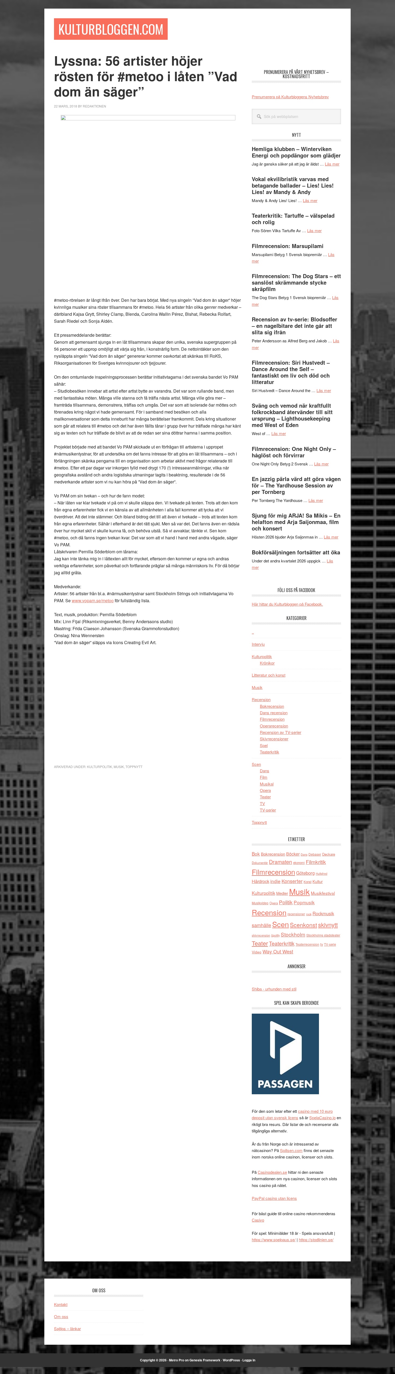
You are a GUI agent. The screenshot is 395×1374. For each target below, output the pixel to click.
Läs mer (332, 164)
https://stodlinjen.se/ (316, 1239)
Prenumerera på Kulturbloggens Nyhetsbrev (290, 96)
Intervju (258, 644)
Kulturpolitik (99, 766)
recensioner (296, 914)
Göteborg (305, 873)
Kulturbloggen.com (110, 28)
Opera (265, 790)
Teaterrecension (307, 944)
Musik (119, 766)
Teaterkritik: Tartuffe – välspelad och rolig (293, 218)
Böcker (293, 854)
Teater (265, 796)
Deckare (328, 854)
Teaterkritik (269, 752)
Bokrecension (272, 706)
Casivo (258, 1220)
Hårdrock (260, 881)
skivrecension (261, 935)
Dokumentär (260, 862)
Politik (286, 902)
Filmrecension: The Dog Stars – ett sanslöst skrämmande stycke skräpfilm (296, 282)
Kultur (318, 881)
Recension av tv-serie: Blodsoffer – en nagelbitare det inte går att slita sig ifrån (294, 325)
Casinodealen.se (272, 1172)
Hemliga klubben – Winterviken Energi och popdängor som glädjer (296, 152)
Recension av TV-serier (280, 732)
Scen (256, 764)
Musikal (267, 784)
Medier (282, 893)
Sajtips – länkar (67, 1328)
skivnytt (328, 924)
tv (321, 944)
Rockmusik (323, 913)
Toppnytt (133, 766)
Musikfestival (323, 893)
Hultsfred (321, 873)
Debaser (314, 854)
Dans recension (274, 712)
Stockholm (293, 934)
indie (275, 881)
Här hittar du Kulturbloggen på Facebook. (287, 604)
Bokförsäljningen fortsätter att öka (296, 552)
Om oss (61, 1316)
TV (262, 803)
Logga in (248, 1360)
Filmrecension (272, 719)
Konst (307, 882)
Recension (261, 699)
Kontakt (60, 1304)
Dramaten (280, 862)
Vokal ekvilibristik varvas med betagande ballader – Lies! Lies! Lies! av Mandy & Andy (293, 185)
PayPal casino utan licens (274, 1198)
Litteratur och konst (268, 675)
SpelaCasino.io (322, 1117)
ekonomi (299, 862)
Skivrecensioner (274, 738)
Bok (256, 853)
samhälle (261, 924)
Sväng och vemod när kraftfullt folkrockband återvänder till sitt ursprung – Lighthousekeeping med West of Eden (292, 415)
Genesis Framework (204, 1360)
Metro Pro (176, 1360)
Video (256, 952)
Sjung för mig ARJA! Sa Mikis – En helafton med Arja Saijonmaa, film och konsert (296, 521)
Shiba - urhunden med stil (274, 989)
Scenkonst (303, 925)
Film (263, 777)
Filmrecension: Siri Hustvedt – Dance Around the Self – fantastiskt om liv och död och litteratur (291, 372)
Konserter (292, 881)
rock (308, 914)
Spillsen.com (291, 1150)
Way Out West (278, 951)
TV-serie (330, 944)
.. (253, 632)
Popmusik (304, 902)
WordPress (231, 1360)
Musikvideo (260, 903)
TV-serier (268, 810)
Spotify (275, 935)
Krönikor (267, 663)
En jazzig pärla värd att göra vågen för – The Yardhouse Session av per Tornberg (296, 485)
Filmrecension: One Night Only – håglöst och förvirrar (294, 452)
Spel (264, 745)
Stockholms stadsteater (323, 935)
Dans (264, 770)
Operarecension (274, 726)
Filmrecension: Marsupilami (288, 246)
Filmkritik (316, 861)
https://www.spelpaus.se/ (274, 1239)
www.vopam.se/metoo (93, 600)
